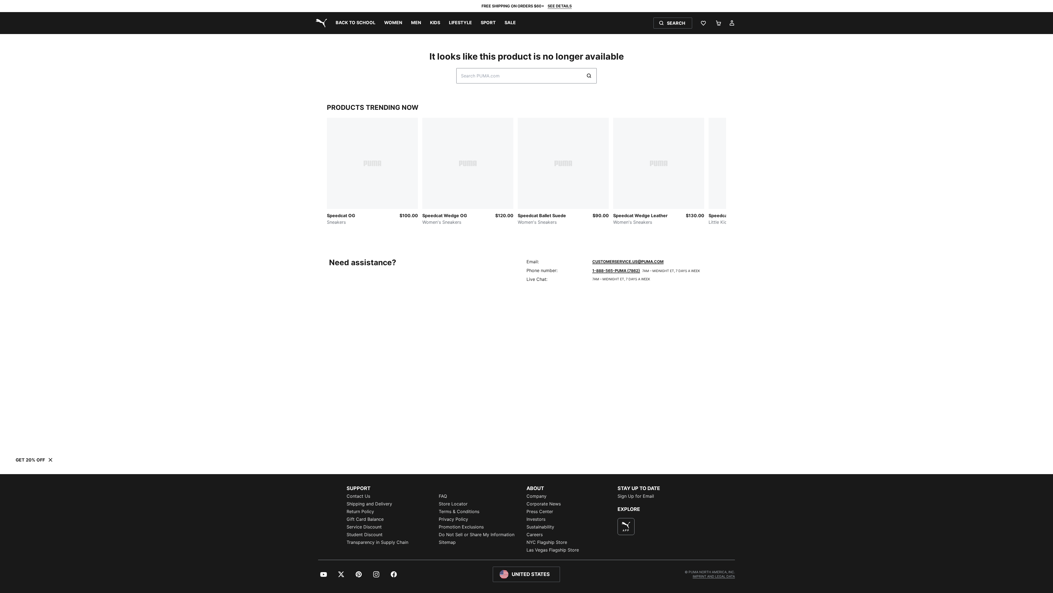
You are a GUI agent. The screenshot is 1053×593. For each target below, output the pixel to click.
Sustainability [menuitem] (540, 527)
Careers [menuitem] (534, 534)
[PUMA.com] (320, 23)
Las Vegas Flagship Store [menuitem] (552, 550)
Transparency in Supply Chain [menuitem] (377, 542)
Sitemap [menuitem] (447, 542)
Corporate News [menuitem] (543, 504)
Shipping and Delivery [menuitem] (369, 504)
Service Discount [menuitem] (364, 527)
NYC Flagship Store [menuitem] (546, 542)
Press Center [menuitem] (539, 511)
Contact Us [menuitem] (358, 496)
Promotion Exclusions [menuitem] (461, 527)
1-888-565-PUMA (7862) (616, 270)
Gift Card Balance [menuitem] (365, 519)
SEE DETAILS (560, 6)
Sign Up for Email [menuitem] (636, 496)
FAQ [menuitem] (443, 496)
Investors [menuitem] (535, 519)
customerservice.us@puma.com (628, 261)
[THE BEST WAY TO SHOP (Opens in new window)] (626, 526)
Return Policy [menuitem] (360, 511)
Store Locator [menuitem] (453, 504)
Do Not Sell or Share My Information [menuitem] (476, 534)
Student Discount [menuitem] (365, 534)
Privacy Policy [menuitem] (453, 519)
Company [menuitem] (536, 496)
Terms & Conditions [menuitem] (459, 511)
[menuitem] (355, 23)
